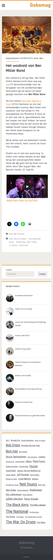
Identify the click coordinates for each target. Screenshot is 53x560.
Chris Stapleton (32, 457)
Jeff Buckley (22, 474)
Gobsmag (26, 543)
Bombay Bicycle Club (30, 445)
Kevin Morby (34, 475)
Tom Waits (41, 522)
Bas (41, 58)
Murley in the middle (23, 376)
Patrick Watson (23, 490)
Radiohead (36, 490)
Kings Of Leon (11, 479)
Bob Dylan (13, 445)
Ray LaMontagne (14, 494)
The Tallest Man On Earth (33, 517)
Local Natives (24, 479)
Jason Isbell (10, 475)
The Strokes (20, 517)
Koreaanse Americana (23, 295)
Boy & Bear (23, 452)
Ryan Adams (27, 495)
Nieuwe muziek (16, 234)
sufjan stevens (14, 498)
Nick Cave (41, 485)
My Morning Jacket (12, 485)
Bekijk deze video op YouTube (22, 200)
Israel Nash (11, 470)
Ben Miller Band (18, 239)
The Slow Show (34, 512)
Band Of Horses (40, 440)
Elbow (29, 461)
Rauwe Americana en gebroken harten (30, 416)
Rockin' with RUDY (22, 335)
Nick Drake (11, 490)
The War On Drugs (21, 522)
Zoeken (9, 270)
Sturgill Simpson (18, 245)
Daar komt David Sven (23, 402)
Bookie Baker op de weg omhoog (28, 389)
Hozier (33, 466)
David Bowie (20, 462)
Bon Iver (12, 451)
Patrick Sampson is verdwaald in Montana (28, 363)
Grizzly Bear (23, 466)
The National (17, 511)
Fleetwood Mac (12, 466)
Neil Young (28, 484)
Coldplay (41, 457)
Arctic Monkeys (27, 440)
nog (8, 84)
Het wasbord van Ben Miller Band (26, 34)
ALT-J (8, 440)
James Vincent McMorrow (28, 470)
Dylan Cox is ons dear (23, 309)
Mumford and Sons (26, 242)
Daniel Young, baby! (23, 349)
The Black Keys (17, 505)
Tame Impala (31, 498)
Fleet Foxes (39, 461)
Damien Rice (10, 462)
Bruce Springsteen (16, 456)
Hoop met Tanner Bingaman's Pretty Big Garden (30, 323)
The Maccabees (38, 505)
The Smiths (10, 517)
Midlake (35, 479)
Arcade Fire (15, 440)
